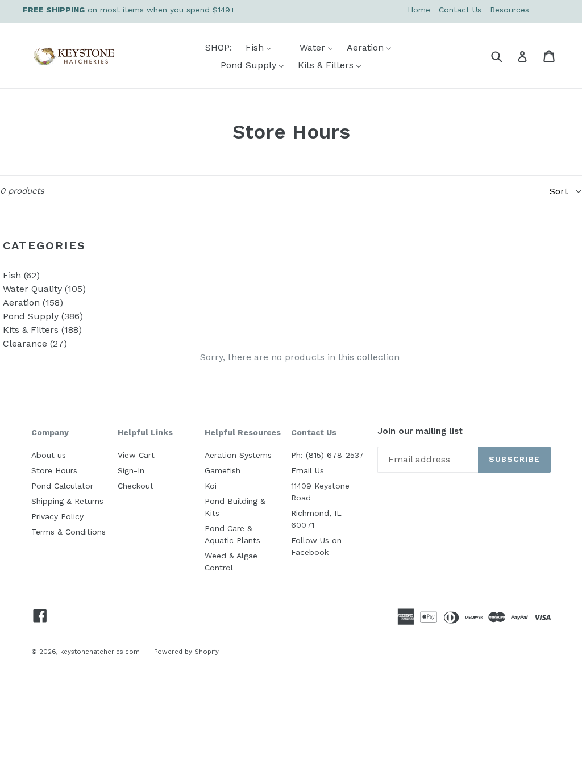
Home (419, 9)
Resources (509, 9)
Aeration (33, 302)
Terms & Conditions (68, 531)
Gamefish (222, 470)
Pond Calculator (62, 485)
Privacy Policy (57, 516)
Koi (211, 485)
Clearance (35, 343)
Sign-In (131, 470)
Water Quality (44, 288)
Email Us (307, 470)
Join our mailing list (420, 431)
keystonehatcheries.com (100, 652)
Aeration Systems (238, 455)
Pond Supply (43, 316)
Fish (21, 275)
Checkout (135, 485)
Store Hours (54, 470)
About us (48, 455)
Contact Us (460, 9)
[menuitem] (211, 47)
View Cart (136, 455)
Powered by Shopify (186, 652)
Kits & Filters (42, 329)
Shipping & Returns (67, 501)
